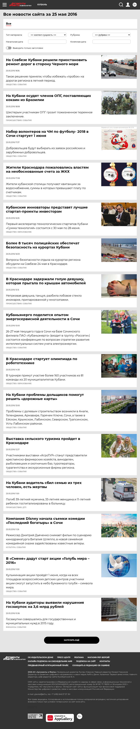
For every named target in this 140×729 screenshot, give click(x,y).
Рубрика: (75, 35)
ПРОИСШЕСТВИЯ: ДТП (16, 507)
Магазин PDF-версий (98, 657)
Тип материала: (14, 35)
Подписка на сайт (86, 661)
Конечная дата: (78, 41)
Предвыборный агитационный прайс (48, 665)
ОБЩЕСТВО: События (16, 84)
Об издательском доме (40, 657)
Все (8, 23)
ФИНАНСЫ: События (16, 627)
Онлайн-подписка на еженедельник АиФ (50, 661)
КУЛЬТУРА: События (16, 547)
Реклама (79, 657)
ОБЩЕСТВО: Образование (19, 232)
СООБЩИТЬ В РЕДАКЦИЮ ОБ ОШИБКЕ (91, 665)
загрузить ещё (71, 640)
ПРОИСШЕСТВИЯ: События (19, 120)
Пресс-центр (63, 657)
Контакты (105, 661)
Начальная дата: (14, 41)
